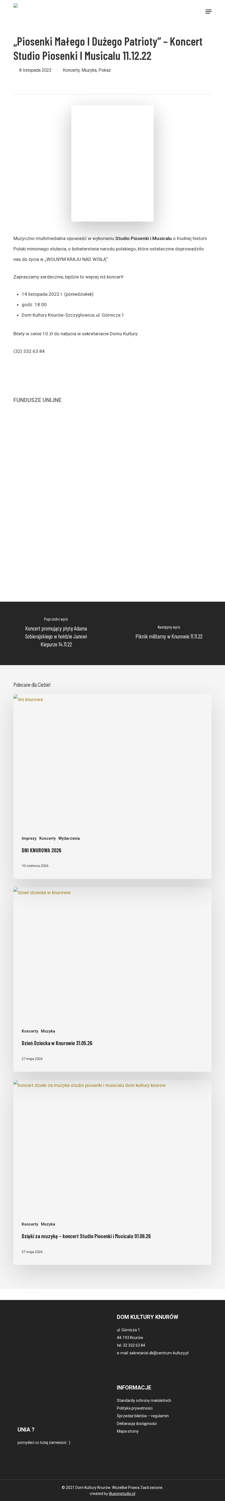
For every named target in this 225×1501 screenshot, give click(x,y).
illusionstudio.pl (122, 1493)
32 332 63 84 (134, 1345)
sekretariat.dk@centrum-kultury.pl (159, 1353)
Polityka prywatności (135, 1408)
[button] (209, 11)
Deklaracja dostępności (137, 1423)
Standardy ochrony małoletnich (144, 1400)
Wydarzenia (69, 838)
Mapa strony (128, 1431)
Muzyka (89, 70)
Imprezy (29, 838)
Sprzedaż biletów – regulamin (143, 1416)
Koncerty (71, 70)
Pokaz (105, 70)
